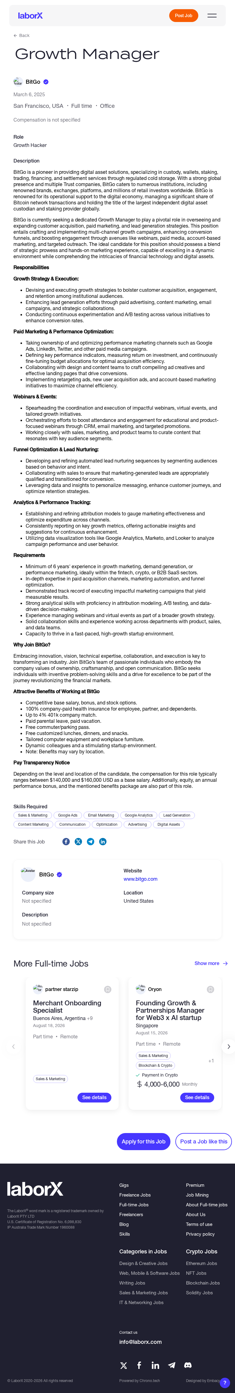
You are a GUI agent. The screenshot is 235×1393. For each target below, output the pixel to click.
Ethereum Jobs (201, 1263)
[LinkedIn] (155, 1365)
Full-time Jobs (134, 1204)
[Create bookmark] (107, 989)
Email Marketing (101, 815)
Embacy (213, 1380)
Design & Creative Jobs (143, 1263)
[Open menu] (212, 15)
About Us (196, 1214)
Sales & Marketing (32, 815)
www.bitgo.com (141, 879)
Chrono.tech (150, 1380)
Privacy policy (200, 1234)
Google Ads (67, 815)
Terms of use (199, 1224)
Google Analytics (139, 815)
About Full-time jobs (207, 1204)
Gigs (124, 1185)
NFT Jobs (196, 1273)
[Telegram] (171, 1365)
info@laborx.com (140, 1341)
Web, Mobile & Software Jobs (149, 1273)
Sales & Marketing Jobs (143, 1292)
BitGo (33, 81)
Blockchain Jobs (203, 1282)
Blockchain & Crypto (155, 1065)
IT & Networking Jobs (141, 1302)
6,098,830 (73, 1221)
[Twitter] (123, 1365)
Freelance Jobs (135, 1194)
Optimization (107, 824)
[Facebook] (139, 1365)
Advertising (137, 824)
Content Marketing (33, 824)
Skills (124, 1234)
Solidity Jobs (199, 1292)
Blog (124, 1224)
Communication (72, 824)
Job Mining (197, 1194)
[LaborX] (30, 16)
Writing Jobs (132, 1282)
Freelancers (131, 1214)
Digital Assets (169, 824)
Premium (195, 1185)
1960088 (67, 1227)
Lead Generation (176, 815)
